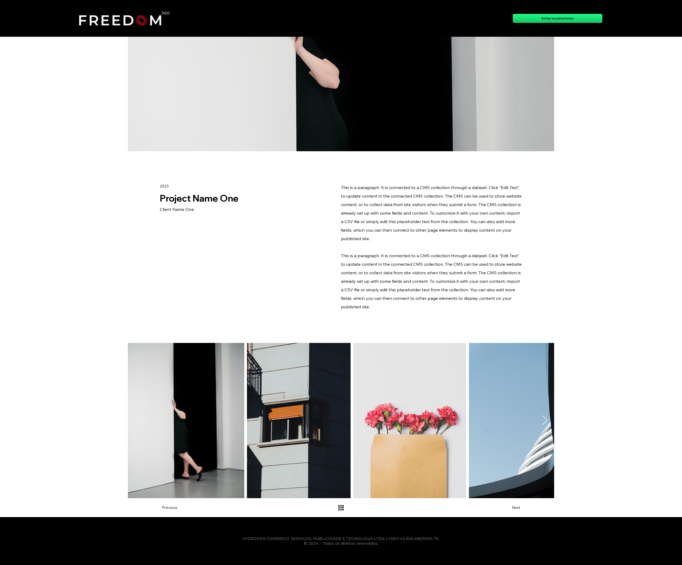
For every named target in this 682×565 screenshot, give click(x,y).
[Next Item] (545, 420)
